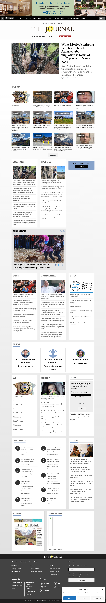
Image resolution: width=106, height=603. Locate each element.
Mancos (57, 18)
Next (63, 231)
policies (101, 592)
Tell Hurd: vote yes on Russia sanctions (79, 324)
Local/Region (18, 162)
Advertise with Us (31, 591)
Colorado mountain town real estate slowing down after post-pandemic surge (24, 222)
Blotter (16, 378)
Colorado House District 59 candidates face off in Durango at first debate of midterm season (80, 461)
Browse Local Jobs (55, 572)
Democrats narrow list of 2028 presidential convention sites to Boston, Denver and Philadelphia (23, 190)
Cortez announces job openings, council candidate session (51, 432)
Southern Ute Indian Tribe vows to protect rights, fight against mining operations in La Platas (63, 148)
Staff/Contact (29, 594)
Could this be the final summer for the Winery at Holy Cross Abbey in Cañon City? (24, 206)
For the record (17, 93)
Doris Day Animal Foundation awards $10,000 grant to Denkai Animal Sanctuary (51, 425)
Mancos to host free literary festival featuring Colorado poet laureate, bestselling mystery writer (63, 127)
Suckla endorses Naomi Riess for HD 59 (80, 318)
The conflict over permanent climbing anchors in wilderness (51, 181)
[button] (103, 589)
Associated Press (48, 276)
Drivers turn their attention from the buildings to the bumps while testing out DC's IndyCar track (52, 334)
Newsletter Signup (65, 36)
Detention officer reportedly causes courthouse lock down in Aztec (52, 188)
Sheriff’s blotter (16, 105)
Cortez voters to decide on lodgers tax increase (81, 476)
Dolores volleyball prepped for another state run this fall (22, 321)
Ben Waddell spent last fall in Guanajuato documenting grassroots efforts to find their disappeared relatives (76, 70)
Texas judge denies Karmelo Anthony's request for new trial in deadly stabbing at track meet (52, 312)
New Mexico (46, 162)
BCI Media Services (36, 572)
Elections (74, 440)
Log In (11, 18)
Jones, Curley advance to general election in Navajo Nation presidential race (80, 491)
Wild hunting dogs (80, 363)
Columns (16, 344)
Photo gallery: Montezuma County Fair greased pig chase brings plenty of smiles (32, 266)
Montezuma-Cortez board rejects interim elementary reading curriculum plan (41, 127)
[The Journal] (52, 29)
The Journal (15, 566)
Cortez (45, 18)
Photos (23, 231)
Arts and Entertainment (62, 113)
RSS (59, 583)
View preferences (97, 598)
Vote (82, 408)
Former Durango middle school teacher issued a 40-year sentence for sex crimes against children (84, 147)
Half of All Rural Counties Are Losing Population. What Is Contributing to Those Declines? (51, 209)
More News (53, 155)
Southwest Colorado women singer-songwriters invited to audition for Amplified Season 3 (52, 405)
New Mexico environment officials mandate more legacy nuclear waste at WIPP (52, 217)
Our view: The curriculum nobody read (81, 312)
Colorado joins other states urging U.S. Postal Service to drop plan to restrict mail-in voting (81, 499)
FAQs (13, 588)
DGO (31, 566)
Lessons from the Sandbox (25, 361)
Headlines (16, 87)
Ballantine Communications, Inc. (45, 600)
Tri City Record (16, 572)
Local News (38, 93)
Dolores (50, 18)
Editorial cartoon (75, 306)
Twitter (46, 587)
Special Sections (55, 513)
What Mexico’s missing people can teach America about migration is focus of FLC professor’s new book (77, 53)
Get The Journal (81, 580)
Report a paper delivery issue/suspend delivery (30, 585)
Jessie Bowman (67, 78)
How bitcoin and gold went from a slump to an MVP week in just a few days (52, 326)
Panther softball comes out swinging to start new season (24, 309)
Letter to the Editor (17, 585)
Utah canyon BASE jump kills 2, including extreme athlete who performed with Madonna (23, 214)
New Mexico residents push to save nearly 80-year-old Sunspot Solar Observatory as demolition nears (52, 195)
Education (16, 113)
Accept (70, 598)
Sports (58, 93)
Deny (83, 598)
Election (63, 18)
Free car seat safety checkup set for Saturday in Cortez (52, 398)
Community (45, 378)
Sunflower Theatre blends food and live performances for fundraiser (52, 412)
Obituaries (76, 18)
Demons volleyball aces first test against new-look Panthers (62, 106)
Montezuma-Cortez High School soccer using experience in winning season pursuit (24, 329)
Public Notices (37, 18)
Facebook (46, 583)
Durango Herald (16, 569)
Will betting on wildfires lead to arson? (51, 202)
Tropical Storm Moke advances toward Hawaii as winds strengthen (52, 319)
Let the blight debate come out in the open (80, 301)
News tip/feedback (17, 583)
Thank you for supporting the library (50, 418)
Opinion (69, 18)
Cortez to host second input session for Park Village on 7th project (42, 106)
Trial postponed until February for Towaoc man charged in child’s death (84, 106)
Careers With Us (54, 575)
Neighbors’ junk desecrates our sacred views (80, 295)
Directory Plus (34, 569)
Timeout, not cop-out (25, 366)
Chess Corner (80, 359)
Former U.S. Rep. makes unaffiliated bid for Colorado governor (22, 198)
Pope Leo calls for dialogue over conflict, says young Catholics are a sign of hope (52, 296)
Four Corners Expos (55, 569)
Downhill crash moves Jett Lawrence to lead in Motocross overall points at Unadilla (23, 302)
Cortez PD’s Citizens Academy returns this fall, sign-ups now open (85, 126)
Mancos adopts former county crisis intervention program (80, 417)
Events (51, 566)
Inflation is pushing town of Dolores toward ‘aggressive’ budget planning (42, 148)
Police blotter (17, 401)
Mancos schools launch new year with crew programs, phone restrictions (20, 148)
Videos (16, 231)
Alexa (59, 587)
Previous (60, 231)
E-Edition (84, 18)
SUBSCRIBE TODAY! (24, 18)
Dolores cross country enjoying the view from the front (24, 315)
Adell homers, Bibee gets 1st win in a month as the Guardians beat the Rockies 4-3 (52, 304)
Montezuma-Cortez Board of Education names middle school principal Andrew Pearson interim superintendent (20, 127)
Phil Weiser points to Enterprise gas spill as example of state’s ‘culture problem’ (81, 483)
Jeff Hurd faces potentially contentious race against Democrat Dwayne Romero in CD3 (81, 469)
